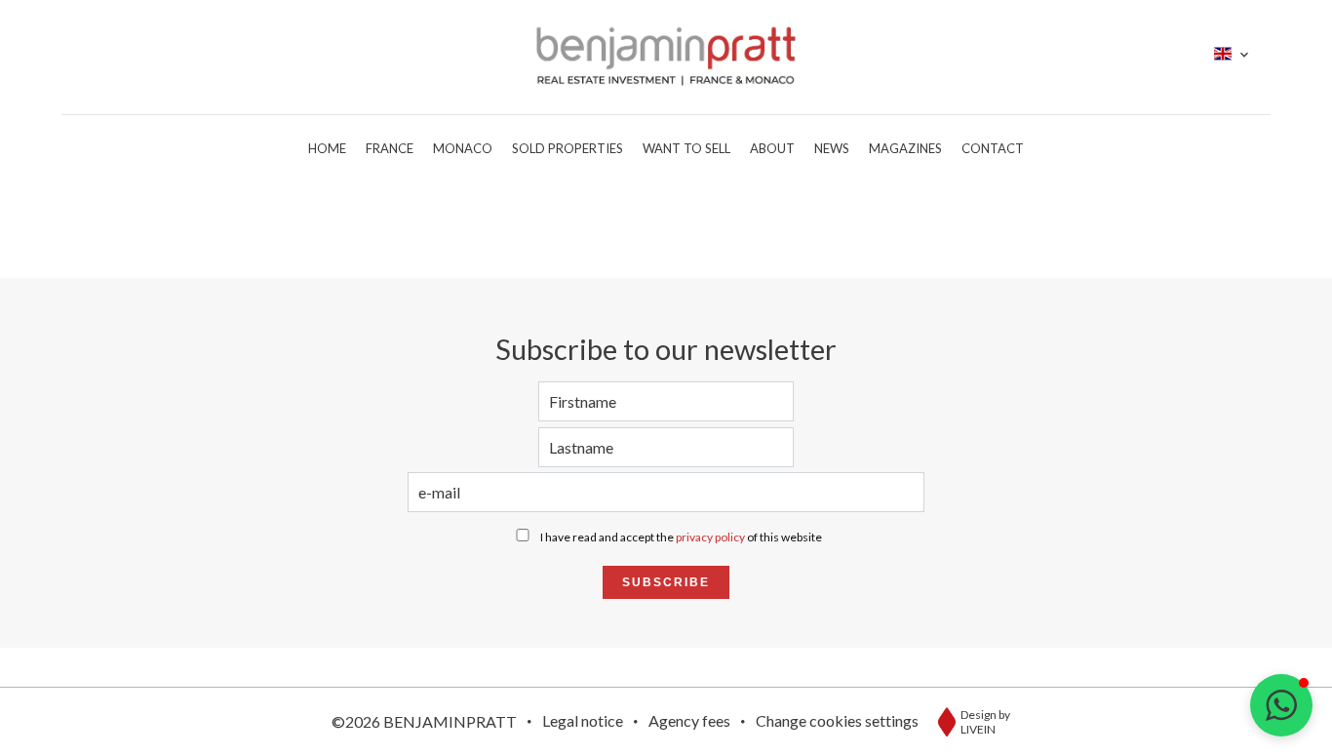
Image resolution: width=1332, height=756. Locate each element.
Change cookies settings (837, 720)
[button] (1281, 705)
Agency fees (689, 720)
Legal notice (582, 720)
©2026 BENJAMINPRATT (424, 721)
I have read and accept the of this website (681, 537)
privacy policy (710, 537)
